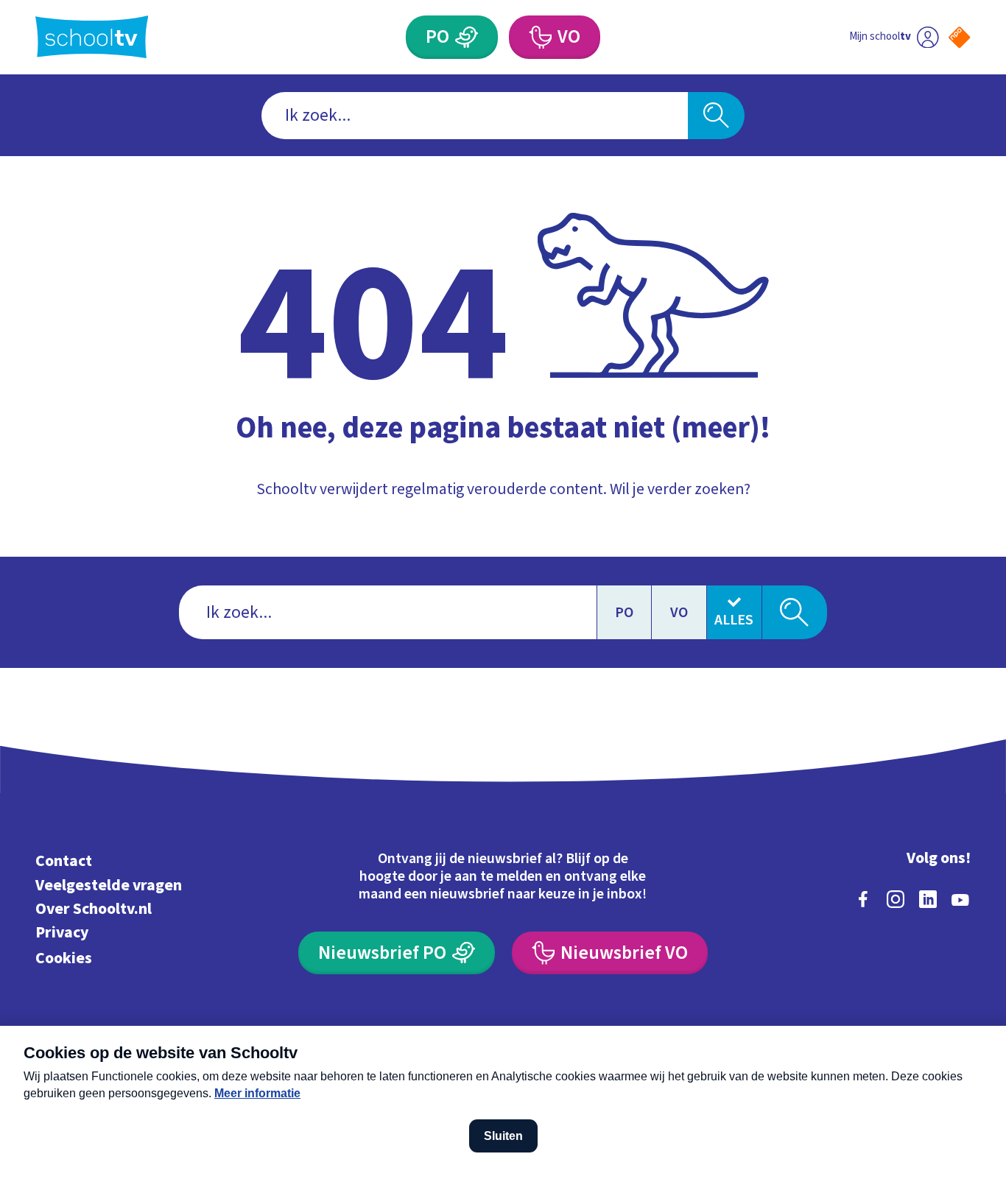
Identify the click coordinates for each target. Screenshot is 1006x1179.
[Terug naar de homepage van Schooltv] (92, 36)
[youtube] (960, 899)
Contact (63, 861)
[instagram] (895, 899)
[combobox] (474, 115)
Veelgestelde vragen (108, 885)
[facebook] (863, 899)
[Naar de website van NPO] (959, 37)
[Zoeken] (716, 115)
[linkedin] (928, 899)
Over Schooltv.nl (93, 909)
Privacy (61, 932)
